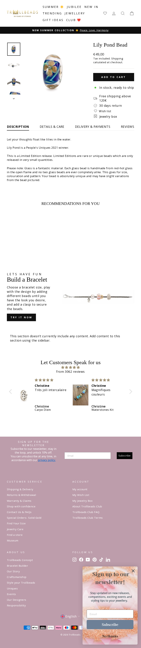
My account (80, 489)
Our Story (13, 571)
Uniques (12, 588)
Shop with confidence (21, 506)
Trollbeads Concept (20, 560)
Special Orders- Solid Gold (24, 517)
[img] (70, 367)
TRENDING (52, 13)
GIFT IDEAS (53, 20)
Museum (12, 540)
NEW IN (91, 7)
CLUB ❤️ (73, 20)
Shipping (117, 58)
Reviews (127, 127)
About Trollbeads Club (87, 506)
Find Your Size (16, 523)
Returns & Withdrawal (21, 495)
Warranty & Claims (19, 500)
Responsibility (16, 605)
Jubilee (74, 7)
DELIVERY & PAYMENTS (92, 127)
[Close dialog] (133, 571)
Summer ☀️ (53, 7)
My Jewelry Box (82, 500)
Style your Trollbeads (21, 582)
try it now (21, 317)
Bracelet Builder (17, 565)
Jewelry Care (15, 529)
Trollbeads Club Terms (87, 517)
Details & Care (52, 127)
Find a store (15, 534)
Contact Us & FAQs (19, 512)
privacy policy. (47, 460)
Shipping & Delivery (20, 489)
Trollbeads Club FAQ (86, 512)
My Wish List (80, 495)
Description (18, 127)
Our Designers (16, 599)
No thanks (110, 636)
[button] (11, 391)
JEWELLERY (75, 13)
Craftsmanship (16, 577)
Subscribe (124, 455)
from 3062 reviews (70, 371)
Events (11, 594)
